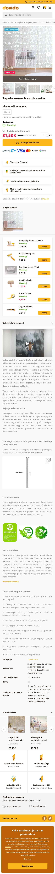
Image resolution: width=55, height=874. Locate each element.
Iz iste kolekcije (9, 712)
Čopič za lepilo (25, 280)
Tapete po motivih (34, 22)
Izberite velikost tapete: (15, 106)
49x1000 (7, 112)
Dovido (45, 198)
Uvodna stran (8, 22)
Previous (3, 729)
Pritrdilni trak (25, 293)
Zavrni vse (27, 859)
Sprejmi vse (27, 866)
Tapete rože (50, 22)
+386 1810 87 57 (14, 806)
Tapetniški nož (25, 306)
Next (48, 54)
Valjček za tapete (26, 254)
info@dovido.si (38, 806)
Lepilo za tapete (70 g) (29, 267)
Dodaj (44, 247)
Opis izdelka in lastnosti (13, 323)
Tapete (20, 22)
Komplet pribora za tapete (31, 240)
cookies (8, 847)
